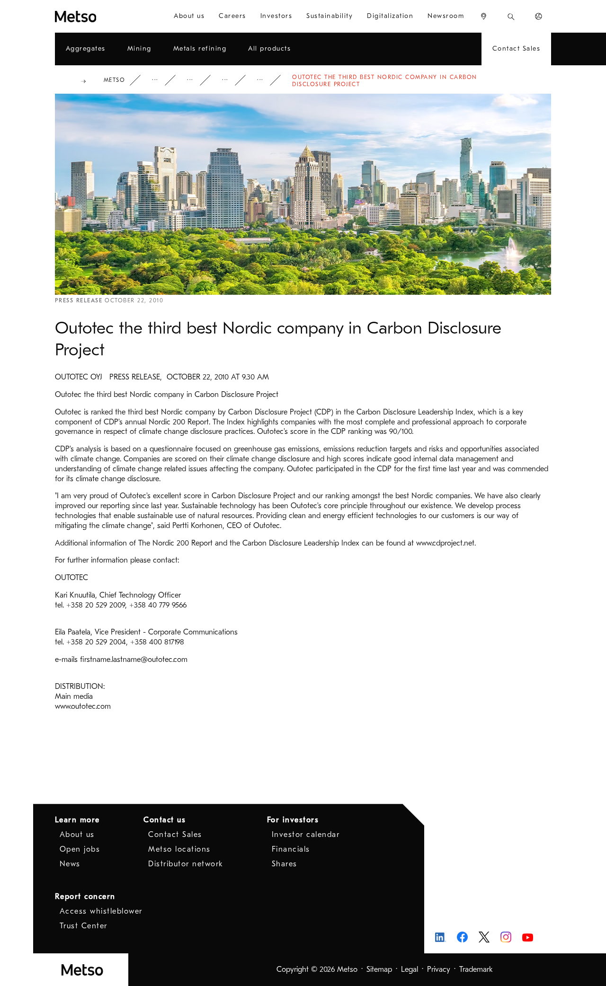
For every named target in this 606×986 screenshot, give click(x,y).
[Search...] (511, 16)
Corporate (161, 80)
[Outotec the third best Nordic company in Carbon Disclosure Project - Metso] (97, 16)
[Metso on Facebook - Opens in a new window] (462, 937)
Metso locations (179, 849)
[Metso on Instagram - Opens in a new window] (505, 937)
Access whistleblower (101, 911)
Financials (291, 849)
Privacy (438, 969)
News (231, 80)
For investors (293, 820)
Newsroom (196, 80)
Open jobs (80, 849)
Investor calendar (306, 834)
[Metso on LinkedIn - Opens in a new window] (440, 937)
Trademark (476, 969)
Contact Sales (175, 834)
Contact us (164, 820)
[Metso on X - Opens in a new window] (484, 937)
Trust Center (83, 926)
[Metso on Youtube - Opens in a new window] (527, 937)
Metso (114, 80)
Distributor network (185, 864)
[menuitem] (189, 16)
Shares (284, 864)
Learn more (77, 820)
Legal (409, 969)
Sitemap (379, 969)
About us (77, 834)
